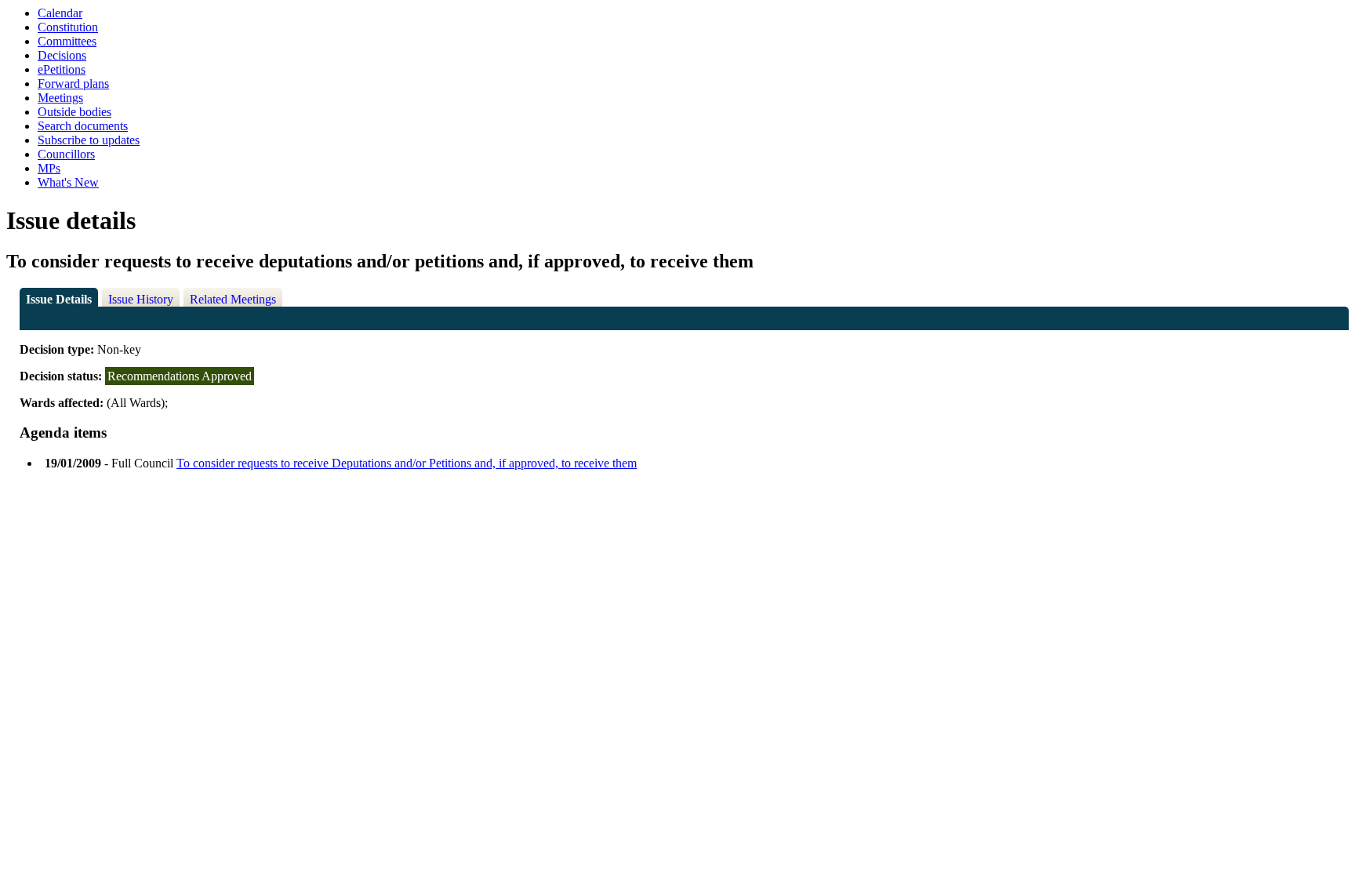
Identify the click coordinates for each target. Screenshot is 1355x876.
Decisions (62, 55)
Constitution (68, 27)
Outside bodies (74, 111)
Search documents (83, 126)
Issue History (140, 299)
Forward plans (73, 83)
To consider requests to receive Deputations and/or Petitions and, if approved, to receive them (406, 463)
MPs (49, 168)
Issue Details (59, 299)
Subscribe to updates (89, 140)
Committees (67, 41)
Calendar (60, 13)
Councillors (66, 154)
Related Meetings (233, 299)
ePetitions (61, 69)
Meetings (60, 97)
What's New (68, 182)
